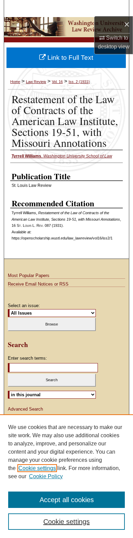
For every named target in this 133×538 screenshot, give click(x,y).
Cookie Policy (46, 476)
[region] (66, 476)
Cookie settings (37, 468)
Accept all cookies (67, 499)
